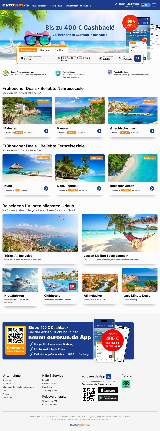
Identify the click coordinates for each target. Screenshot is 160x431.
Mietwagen (85, 5)
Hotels (53, 5)
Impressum (7, 397)
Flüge (61, 5)
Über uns (6, 380)
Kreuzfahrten (72, 5)
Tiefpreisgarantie (50, 390)
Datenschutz (8, 383)
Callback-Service (49, 383)
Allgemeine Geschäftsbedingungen (18, 387)
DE (146, 5)
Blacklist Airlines (49, 404)
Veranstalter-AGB (50, 401)
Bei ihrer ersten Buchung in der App (79, 35)
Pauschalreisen (39, 5)
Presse (5, 394)
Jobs (4, 390)
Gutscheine (47, 387)
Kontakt (45, 380)
